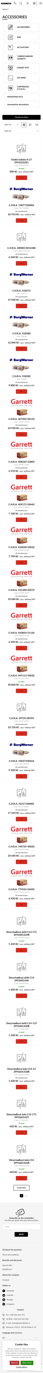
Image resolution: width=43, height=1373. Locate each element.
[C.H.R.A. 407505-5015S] (21, 408)
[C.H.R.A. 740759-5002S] (21, 835)
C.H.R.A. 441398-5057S (21, 590)
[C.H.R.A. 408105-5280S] (21, 450)
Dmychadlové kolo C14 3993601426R (21, 1161)
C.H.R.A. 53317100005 (21, 804)
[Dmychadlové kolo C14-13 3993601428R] (21, 1058)
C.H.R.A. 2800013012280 (21, 248)
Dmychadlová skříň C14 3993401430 (21, 979)
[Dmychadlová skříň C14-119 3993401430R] (21, 1012)
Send (21, 1234)
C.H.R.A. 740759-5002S (21, 846)
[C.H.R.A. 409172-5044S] (21, 493)
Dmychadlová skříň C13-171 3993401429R (21, 933)
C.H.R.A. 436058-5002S (21, 547)
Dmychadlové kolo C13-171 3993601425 (21, 1116)
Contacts (5, 1280)
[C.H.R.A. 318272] (21, 279)
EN (3, 1338)
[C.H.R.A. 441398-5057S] (21, 579)
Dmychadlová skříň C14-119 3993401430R (21, 1024)
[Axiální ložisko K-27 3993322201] (21, 148)
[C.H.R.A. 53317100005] (21, 792)
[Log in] (27, 3)
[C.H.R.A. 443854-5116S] (21, 621)
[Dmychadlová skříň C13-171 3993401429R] (21, 921)
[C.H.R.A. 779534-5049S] (21, 878)
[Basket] (34, 3)
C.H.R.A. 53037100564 (21, 761)
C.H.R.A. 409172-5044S (21, 504)
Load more (21, 1188)
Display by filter (21, 117)
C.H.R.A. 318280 (21, 333)
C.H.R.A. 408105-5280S (21, 462)
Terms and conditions (10, 1255)
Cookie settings (21, 1367)
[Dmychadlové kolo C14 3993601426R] (21, 1149)
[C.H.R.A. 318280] (21, 322)
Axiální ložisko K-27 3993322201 (21, 161)
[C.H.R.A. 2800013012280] (21, 237)
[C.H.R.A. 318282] (21, 365)
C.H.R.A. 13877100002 (21, 205)
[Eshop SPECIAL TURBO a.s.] (7, 3)
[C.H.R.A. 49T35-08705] (21, 707)
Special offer (7, 1265)
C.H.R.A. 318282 (21, 376)
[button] (20, 3)
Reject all (14, 1363)
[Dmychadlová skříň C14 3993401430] (21, 966)
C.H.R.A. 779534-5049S (21, 889)
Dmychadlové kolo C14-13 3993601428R (21, 1070)
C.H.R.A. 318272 (21, 291)
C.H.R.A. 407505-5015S (21, 419)
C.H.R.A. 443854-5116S (21, 633)
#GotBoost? (7, 1269)
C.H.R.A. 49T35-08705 (21, 718)
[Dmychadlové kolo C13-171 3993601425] (21, 1103)
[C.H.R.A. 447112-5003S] (21, 664)
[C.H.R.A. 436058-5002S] (21, 536)
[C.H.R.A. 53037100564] (21, 750)
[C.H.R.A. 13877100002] (21, 194)
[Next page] (26, 1195)
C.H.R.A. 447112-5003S (21, 675)
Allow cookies (27, 1363)
